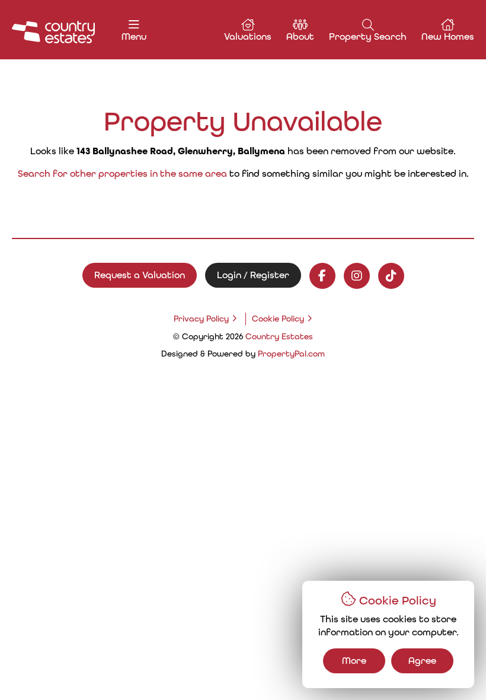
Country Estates (279, 336)
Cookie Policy (278, 318)
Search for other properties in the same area (122, 173)
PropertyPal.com (291, 353)
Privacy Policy (201, 318)
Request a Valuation (139, 275)
